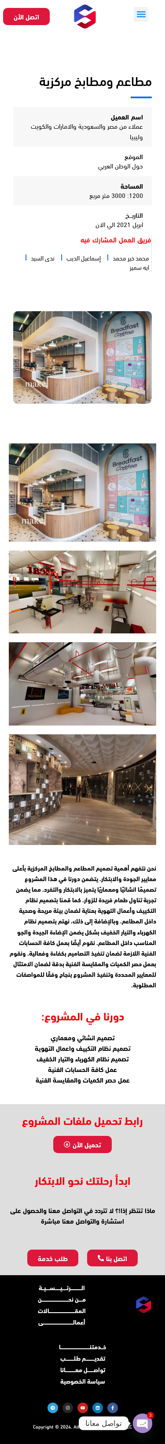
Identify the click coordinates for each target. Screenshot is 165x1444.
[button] (141, 14)
